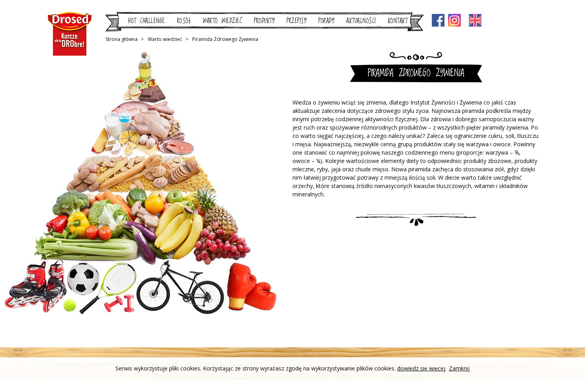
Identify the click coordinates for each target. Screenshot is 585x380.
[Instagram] (454, 21)
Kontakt (398, 21)
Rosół (184, 21)
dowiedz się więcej (421, 368)
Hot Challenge (146, 21)
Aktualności (361, 21)
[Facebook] (438, 21)
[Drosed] (70, 34)
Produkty (264, 21)
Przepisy (296, 21)
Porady (326, 21)
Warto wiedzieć (222, 21)
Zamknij (459, 368)
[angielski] (475, 20)
